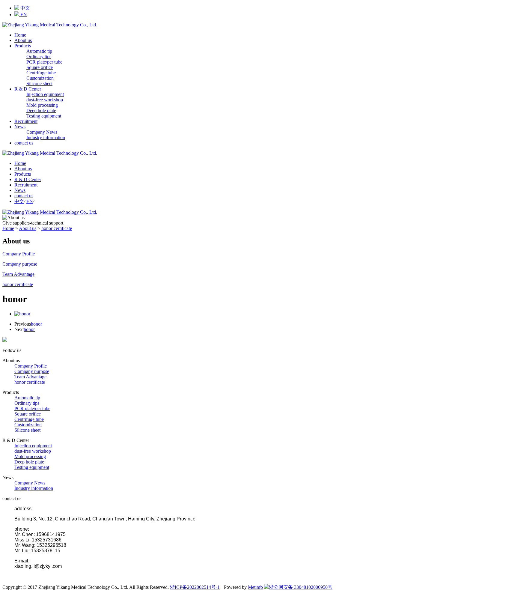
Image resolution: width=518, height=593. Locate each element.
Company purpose (31, 371)
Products (22, 45)
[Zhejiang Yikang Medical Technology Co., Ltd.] (49, 24)
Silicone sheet (39, 83)
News (19, 126)
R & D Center (27, 88)
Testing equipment (43, 115)
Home (20, 34)
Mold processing (42, 105)
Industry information (45, 137)
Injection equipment (45, 94)
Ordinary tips (38, 56)
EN (23, 14)
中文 (24, 7)
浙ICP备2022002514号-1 (195, 587)
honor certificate (56, 228)
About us (23, 40)
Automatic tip (39, 51)
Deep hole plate (41, 110)
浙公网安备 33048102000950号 (300, 587)
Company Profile (30, 365)
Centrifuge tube (41, 72)
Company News (41, 132)
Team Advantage (30, 376)
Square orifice (39, 67)
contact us (23, 142)
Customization (40, 78)
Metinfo (255, 587)
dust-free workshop (44, 99)
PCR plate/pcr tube (44, 61)
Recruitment (25, 121)
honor (36, 323)
